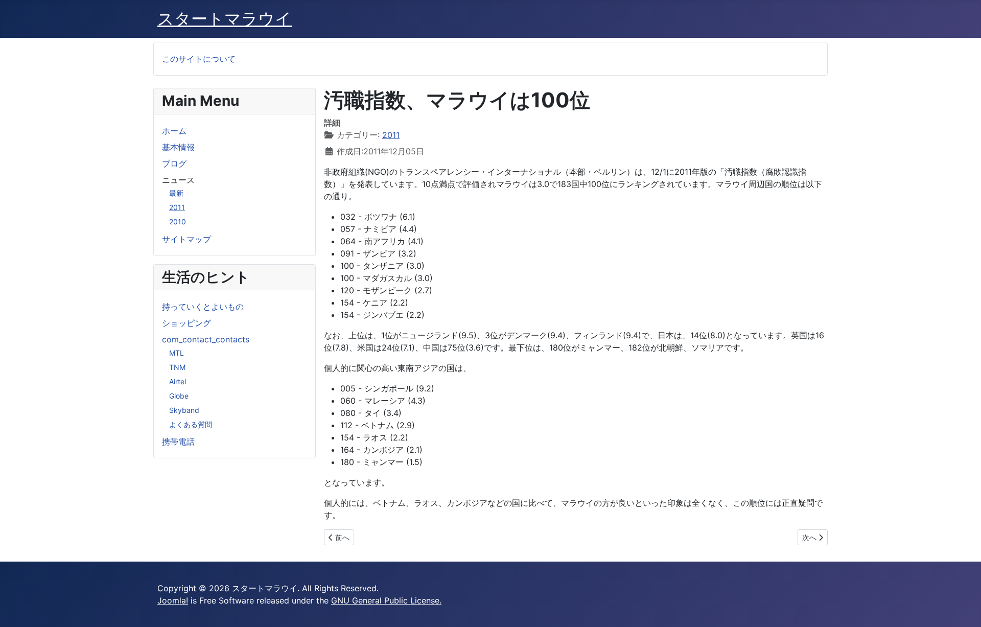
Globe (179, 395)
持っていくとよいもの (203, 306)
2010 (177, 221)
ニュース (178, 180)
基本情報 (178, 147)
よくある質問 (190, 424)
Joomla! (172, 600)
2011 (177, 207)
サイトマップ (186, 239)
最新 (176, 193)
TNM (177, 367)
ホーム (174, 131)
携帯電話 (178, 441)
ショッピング (186, 323)
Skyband (184, 410)
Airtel (177, 381)
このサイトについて (199, 59)
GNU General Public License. (386, 600)
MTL (176, 353)
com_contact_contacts (205, 339)
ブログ (174, 163)
